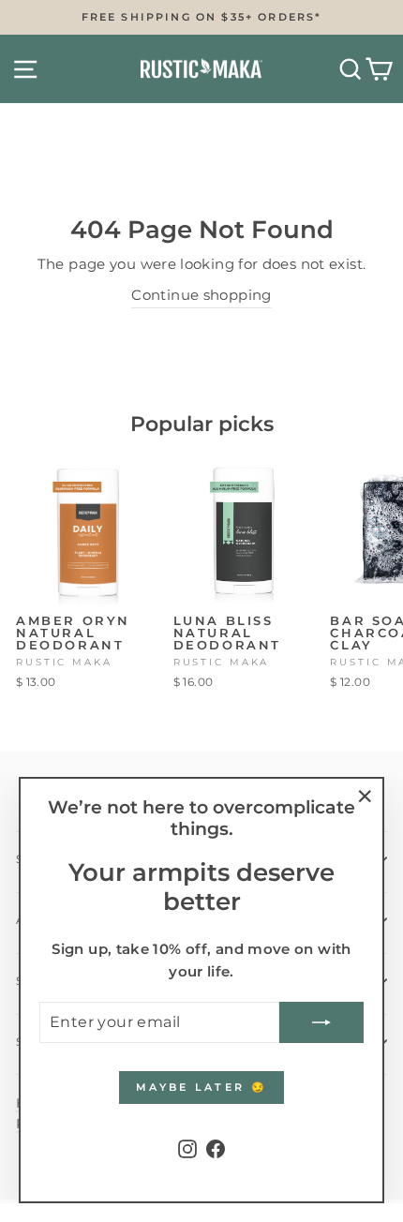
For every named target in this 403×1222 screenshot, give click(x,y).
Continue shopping (201, 295)
